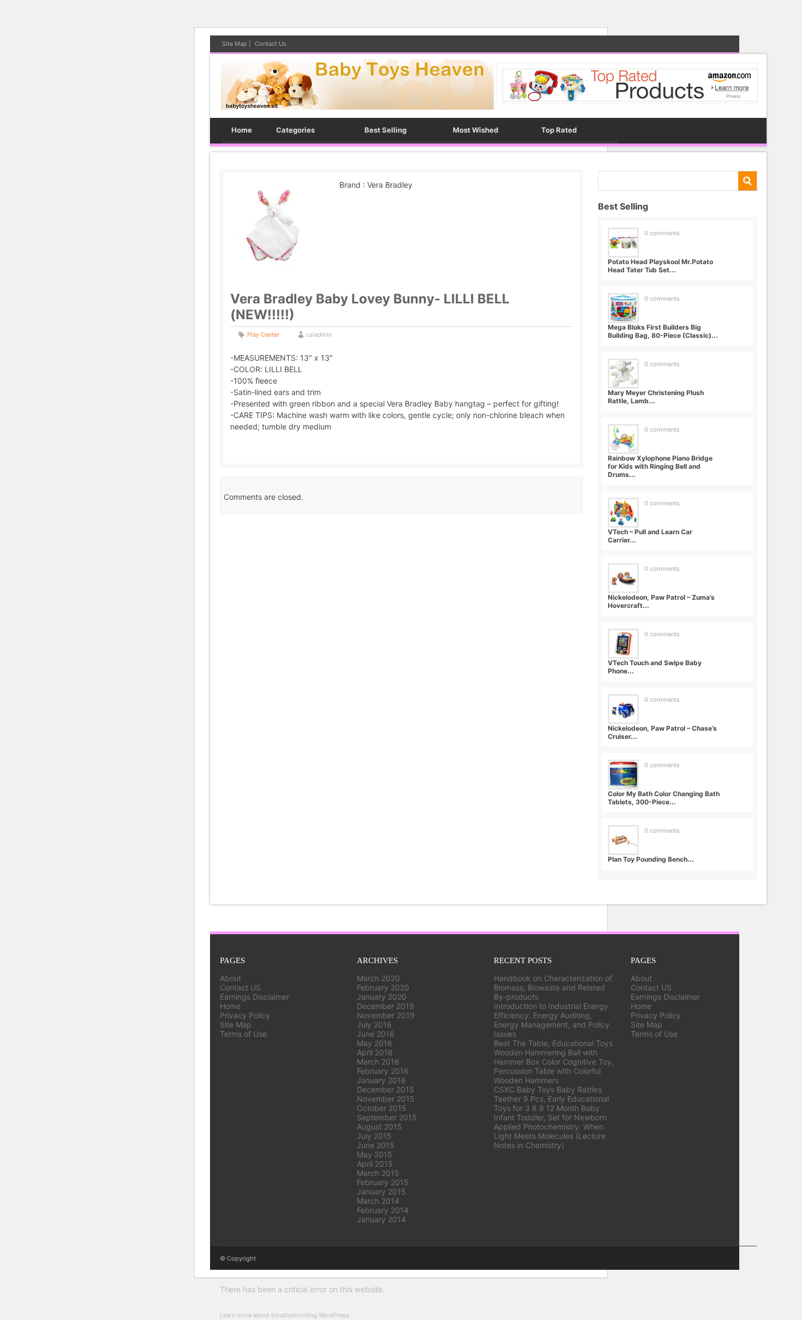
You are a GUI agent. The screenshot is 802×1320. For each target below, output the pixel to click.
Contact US (240, 987)
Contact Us (270, 43)
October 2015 (381, 1108)
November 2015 (386, 1098)
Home (241, 130)
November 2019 (386, 1015)
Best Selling (385, 130)
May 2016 (374, 1043)
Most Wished (475, 130)
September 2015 (387, 1117)
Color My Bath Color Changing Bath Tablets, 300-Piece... (664, 798)
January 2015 (381, 1191)
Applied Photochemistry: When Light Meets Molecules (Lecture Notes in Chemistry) (550, 1136)
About (230, 978)
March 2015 (378, 1173)
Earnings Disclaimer (254, 996)
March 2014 (378, 1200)
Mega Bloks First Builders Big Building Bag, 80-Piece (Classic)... (663, 331)
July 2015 (374, 1135)
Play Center (263, 334)
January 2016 (381, 1080)
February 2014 (383, 1210)
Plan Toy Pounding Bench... (651, 859)
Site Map (234, 43)
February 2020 (383, 987)
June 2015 (375, 1145)
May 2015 (374, 1154)
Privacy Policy (245, 1015)
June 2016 (375, 1033)
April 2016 (375, 1052)
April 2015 (375, 1163)
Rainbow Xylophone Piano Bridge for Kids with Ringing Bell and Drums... (660, 466)
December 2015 (385, 1089)
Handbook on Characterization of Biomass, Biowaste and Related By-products (553, 987)
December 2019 (385, 1006)
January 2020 (381, 996)
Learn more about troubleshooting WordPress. (285, 1315)
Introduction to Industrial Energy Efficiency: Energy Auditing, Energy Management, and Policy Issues (551, 1019)
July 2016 (374, 1024)
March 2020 (378, 978)
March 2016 (378, 1061)
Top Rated (559, 130)
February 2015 (383, 1182)
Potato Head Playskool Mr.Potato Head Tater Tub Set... (660, 266)
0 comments (662, 233)
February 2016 (383, 1071)
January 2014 (381, 1219)
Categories (295, 130)
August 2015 (379, 1126)
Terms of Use (243, 1033)
